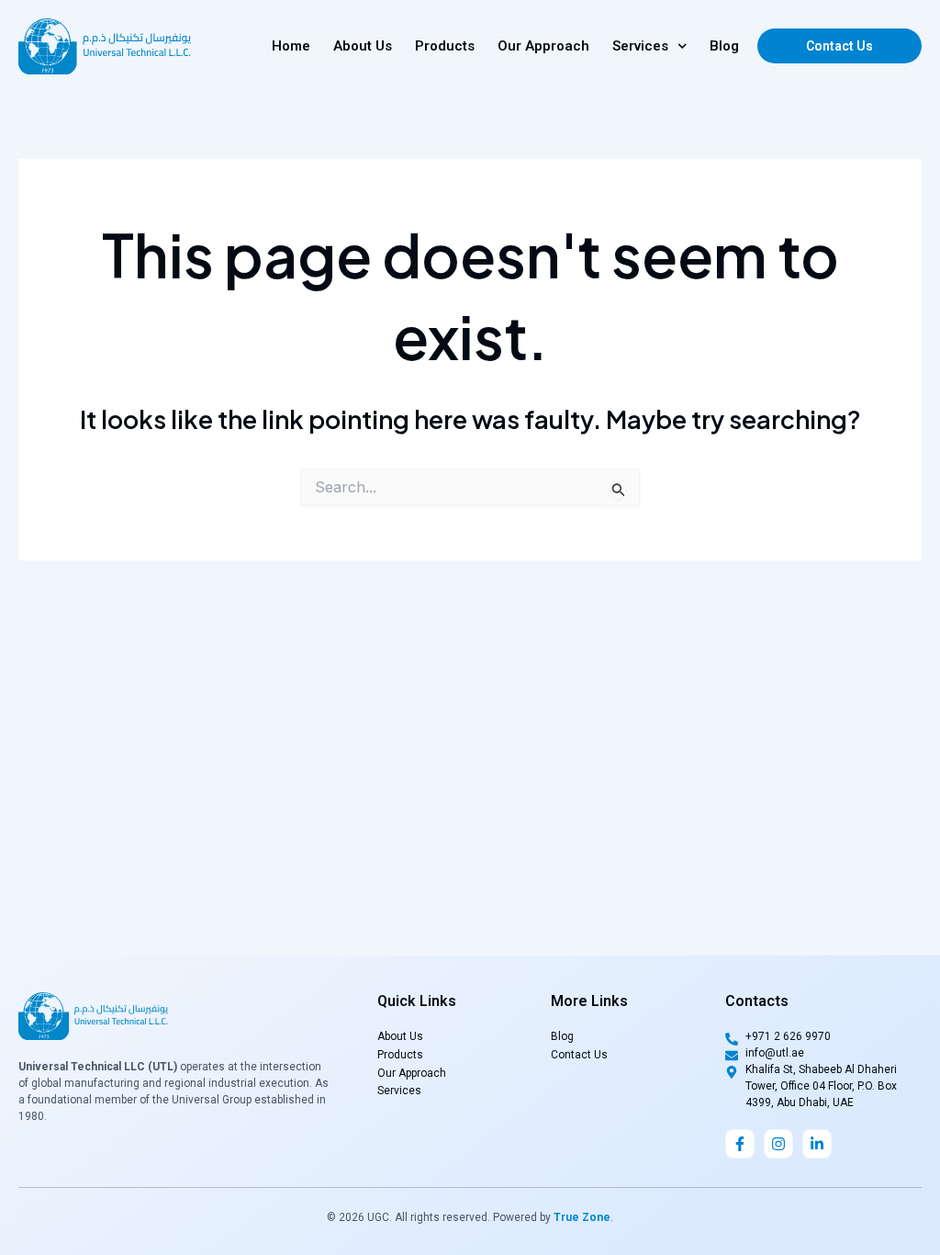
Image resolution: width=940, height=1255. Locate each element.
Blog (724, 46)
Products (445, 46)
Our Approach (543, 46)
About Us (362, 46)
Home (291, 46)
